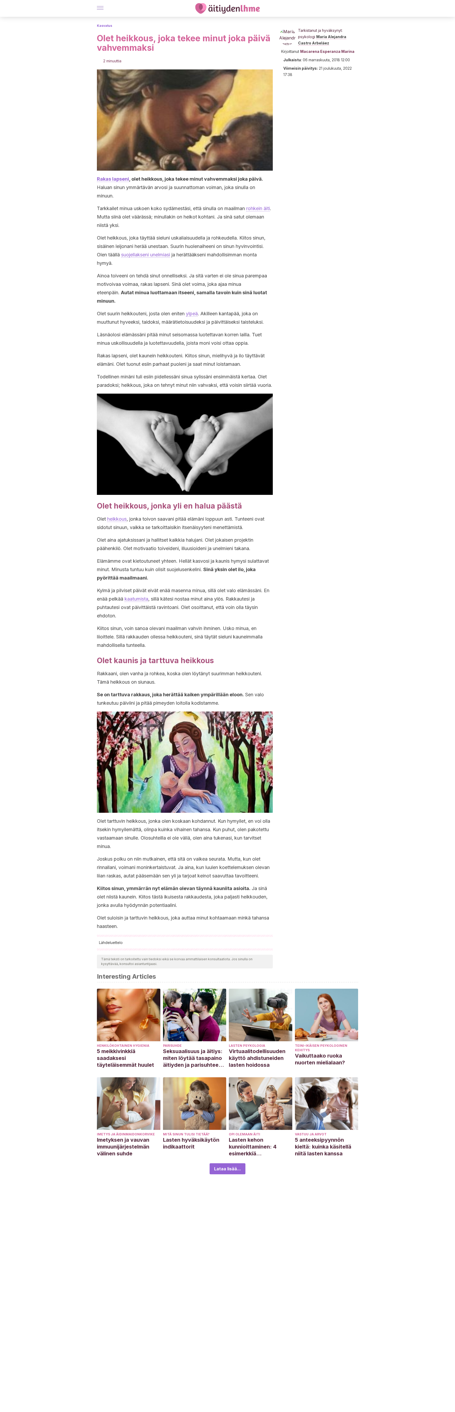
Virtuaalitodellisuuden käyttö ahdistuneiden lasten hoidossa (257, 1058)
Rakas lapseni (113, 179)
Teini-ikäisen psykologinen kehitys (321, 1048)
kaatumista (136, 599)
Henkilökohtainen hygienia (123, 1046)
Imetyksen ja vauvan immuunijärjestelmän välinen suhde (123, 1147)
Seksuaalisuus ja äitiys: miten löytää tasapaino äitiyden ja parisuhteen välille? (192, 1058)
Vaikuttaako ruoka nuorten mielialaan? (320, 1059)
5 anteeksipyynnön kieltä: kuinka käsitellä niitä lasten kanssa (323, 1147)
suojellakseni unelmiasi (145, 254)
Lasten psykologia (247, 1046)
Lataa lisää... (227, 1168)
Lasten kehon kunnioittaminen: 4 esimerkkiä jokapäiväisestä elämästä (252, 1147)
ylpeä (192, 313)
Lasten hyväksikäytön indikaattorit (191, 1143)
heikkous (117, 519)
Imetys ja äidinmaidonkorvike (126, 1134)
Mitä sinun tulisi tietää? (186, 1134)
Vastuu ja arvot (311, 1134)
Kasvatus (104, 26)
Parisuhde (172, 1046)
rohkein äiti (258, 208)
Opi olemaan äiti (244, 1134)
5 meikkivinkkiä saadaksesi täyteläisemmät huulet (125, 1058)
